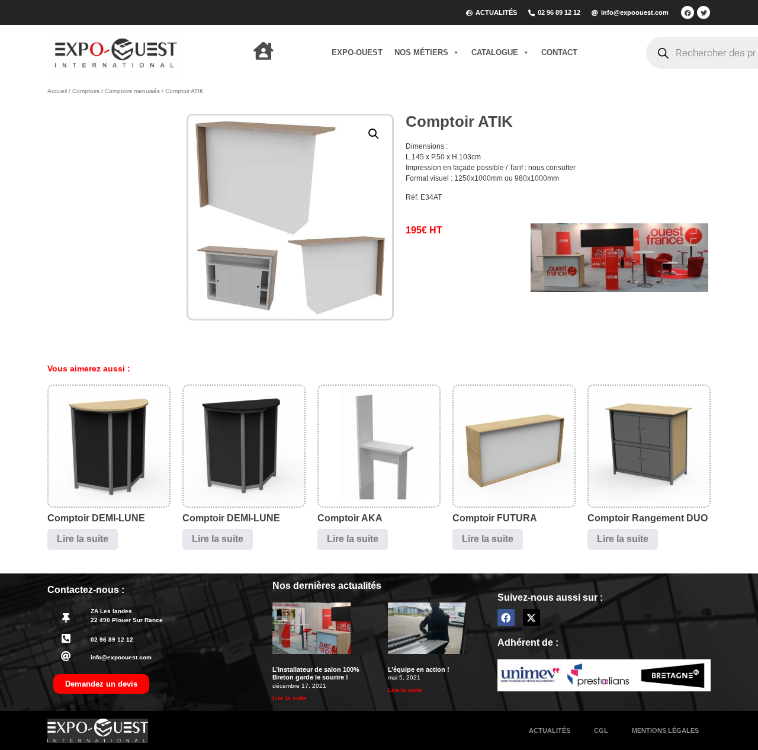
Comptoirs (85, 91)
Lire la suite (82, 539)
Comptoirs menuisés (132, 91)
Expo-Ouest (357, 52)
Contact (559, 52)
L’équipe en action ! (418, 669)
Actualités (549, 730)
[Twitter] (703, 12)
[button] (373, 134)
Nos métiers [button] (421, 52)
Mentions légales (665, 730)
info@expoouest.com (121, 657)
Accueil (57, 91)
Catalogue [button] (494, 52)
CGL (601, 730)
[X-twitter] (531, 617)
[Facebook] (687, 12)
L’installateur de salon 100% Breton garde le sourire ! (315, 673)
